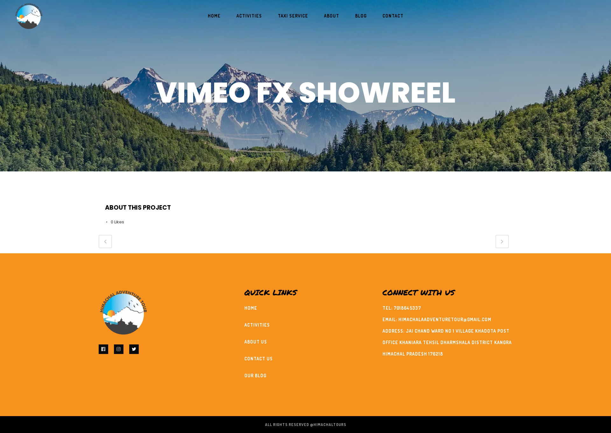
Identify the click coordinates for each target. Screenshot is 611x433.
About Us (255, 341)
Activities (257, 325)
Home (250, 308)
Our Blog (255, 375)
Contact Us (258, 358)
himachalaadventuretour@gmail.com (444, 319)
